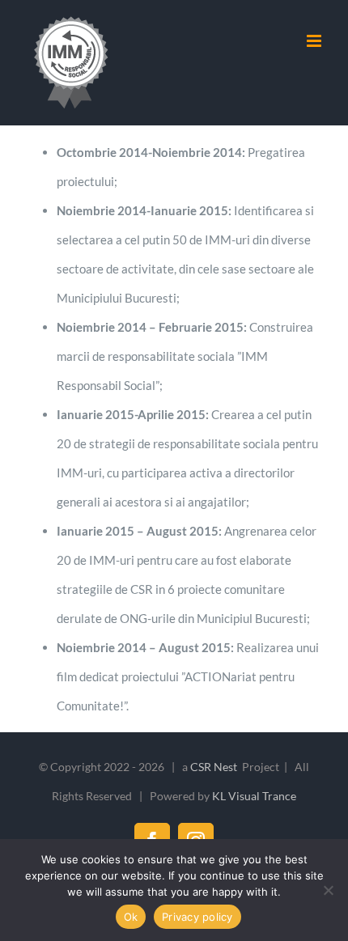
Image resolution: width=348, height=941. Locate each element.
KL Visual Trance (254, 796)
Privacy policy (197, 916)
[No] (328, 890)
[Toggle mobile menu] (315, 40)
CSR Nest (215, 767)
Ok (131, 916)
